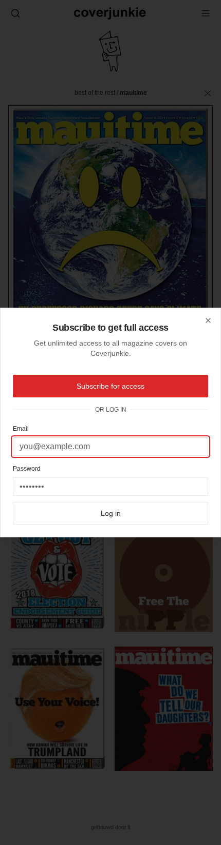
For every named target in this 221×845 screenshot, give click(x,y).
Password (27, 468)
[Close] (208, 320)
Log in (111, 513)
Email (21, 428)
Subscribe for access (110, 386)
